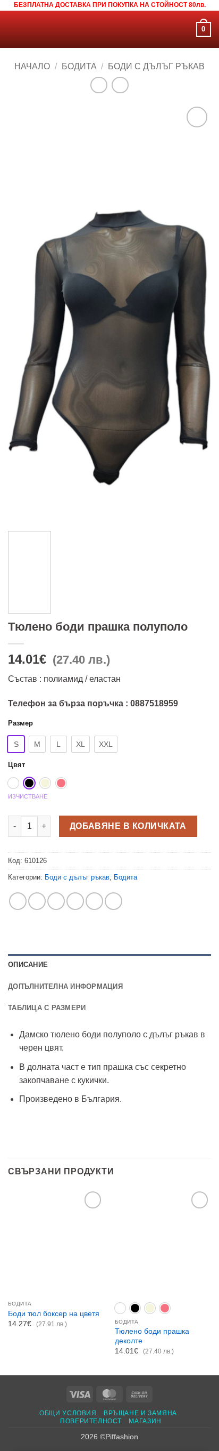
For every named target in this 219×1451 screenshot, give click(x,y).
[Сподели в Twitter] (56, 901)
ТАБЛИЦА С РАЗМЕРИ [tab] (47, 1008)
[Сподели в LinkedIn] (113, 901)
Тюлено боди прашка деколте (152, 1336)
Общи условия (67, 1413)
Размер (20, 723)
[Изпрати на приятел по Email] (75, 901)
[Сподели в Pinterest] (94, 901)
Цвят (16, 765)
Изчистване (27, 796)
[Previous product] (120, 85)
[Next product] (98, 85)
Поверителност (91, 1421)
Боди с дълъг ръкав (156, 66)
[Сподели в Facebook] (37, 901)
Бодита (79, 66)
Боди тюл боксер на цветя (53, 1314)
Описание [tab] (28, 965)
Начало (32, 66)
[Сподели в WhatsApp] (18, 901)
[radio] (16, 744)
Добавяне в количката (128, 826)
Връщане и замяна (140, 1413)
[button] (14, 29)
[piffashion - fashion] (109, 29)
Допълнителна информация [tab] (65, 986)
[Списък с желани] (183, 29)
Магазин (145, 1421)
